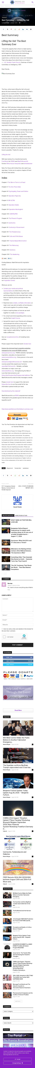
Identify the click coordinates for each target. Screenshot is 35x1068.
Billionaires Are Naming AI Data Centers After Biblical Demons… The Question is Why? (21, 551)
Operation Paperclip (15, 196)
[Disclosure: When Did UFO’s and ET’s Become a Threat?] (6, 543)
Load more (17, 1001)
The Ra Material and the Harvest (22, 910)
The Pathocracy (14, 245)
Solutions (12, 250)
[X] (7, 29)
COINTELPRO (13, 214)
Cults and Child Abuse (16, 236)
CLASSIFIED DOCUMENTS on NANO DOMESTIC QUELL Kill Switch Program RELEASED (22, 946)
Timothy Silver (18, 468)
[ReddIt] (19, 29)
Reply (9, 589)
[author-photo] (17, 504)
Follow (30, 661)
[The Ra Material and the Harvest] (7, 913)
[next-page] (5, 574)
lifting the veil (10, 468)
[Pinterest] (11, 29)
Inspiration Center (9, 280)
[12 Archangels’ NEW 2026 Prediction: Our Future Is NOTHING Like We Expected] (7, 921)
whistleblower (28, 163)
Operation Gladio (14, 205)
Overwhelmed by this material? (11, 391)
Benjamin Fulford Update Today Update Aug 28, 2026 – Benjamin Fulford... (15, 793)
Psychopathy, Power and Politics (18, 191)
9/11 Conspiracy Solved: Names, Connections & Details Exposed (8, 488)
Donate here (27, 344)
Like (31, 657)
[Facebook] (3, 29)
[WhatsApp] (15, 29)
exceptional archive (13, 337)
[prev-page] (3, 574)
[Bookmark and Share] (17, 258)
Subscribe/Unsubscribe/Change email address (16, 375)
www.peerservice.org (8, 353)
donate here (9, 382)
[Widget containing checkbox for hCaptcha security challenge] (14, 637)
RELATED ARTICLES (8, 515)
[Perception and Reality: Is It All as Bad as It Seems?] (7, 929)
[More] (31, 29)
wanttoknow (25, 468)
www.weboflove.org (8, 371)
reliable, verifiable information (22, 303)
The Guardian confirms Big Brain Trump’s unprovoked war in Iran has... (17, 766)
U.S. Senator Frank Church (12, 62)
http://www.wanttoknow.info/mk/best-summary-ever (17, 409)
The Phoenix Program (15, 218)
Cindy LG (5, 831)
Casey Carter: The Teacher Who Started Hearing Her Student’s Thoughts (22, 954)
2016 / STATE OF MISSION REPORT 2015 (25, 487)
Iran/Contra (11, 223)
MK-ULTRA (11, 200)
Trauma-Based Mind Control (18, 241)
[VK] (27, 29)
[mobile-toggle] (3, 2)
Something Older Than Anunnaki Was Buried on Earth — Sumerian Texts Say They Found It (21, 559)
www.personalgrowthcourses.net (12, 362)
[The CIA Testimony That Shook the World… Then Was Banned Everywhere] (6, 567)
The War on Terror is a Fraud (16, 182)
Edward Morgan (6, 744)
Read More (18, 710)
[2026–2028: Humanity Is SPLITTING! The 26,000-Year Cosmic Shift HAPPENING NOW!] (7, 978)
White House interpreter (13, 163)
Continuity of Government (16, 227)
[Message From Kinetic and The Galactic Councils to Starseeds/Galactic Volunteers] (7, 986)
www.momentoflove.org (9, 357)
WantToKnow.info (23, 161)
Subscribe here (6, 384)
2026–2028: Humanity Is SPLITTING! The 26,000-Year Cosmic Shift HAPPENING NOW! (23, 977)
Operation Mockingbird (16, 209)
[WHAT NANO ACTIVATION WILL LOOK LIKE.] (6, 522)
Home (2, 6)
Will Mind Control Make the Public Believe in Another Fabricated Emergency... (16, 740)
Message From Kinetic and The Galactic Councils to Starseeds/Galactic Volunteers (21, 986)
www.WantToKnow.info (8, 366)
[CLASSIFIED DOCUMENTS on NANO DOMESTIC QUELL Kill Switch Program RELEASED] (7, 946)
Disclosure (7, 6)
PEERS (13, 161)
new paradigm (20, 313)
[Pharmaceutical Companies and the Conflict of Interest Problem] (7, 995)
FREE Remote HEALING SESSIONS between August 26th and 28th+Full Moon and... (17, 879)
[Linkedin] (23, 29)
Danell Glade (6, 22)
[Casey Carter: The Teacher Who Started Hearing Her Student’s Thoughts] (7, 955)
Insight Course (15, 318)
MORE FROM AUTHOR (21, 515)
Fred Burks (5, 161)
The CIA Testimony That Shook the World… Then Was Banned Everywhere (21, 567)
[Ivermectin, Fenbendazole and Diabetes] (18, 842)
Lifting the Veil (6, 154)
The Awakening (14, 254)
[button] (32, 2)
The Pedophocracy (14, 232)
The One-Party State (14, 187)
